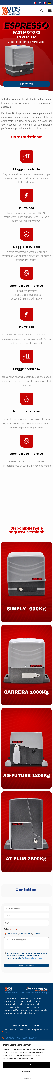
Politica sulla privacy (32, 958)
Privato (36, 933)
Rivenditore (24, 933)
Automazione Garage (38, 992)
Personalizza (27, 1072)
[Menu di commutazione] (50, 11)
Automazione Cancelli (15, 992)
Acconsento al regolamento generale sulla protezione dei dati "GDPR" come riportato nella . (27, 955)
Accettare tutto (27, 1065)
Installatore (10, 933)
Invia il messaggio (26, 965)
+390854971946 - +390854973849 (21, 1037)
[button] (41, 10)
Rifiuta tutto (26, 1078)
